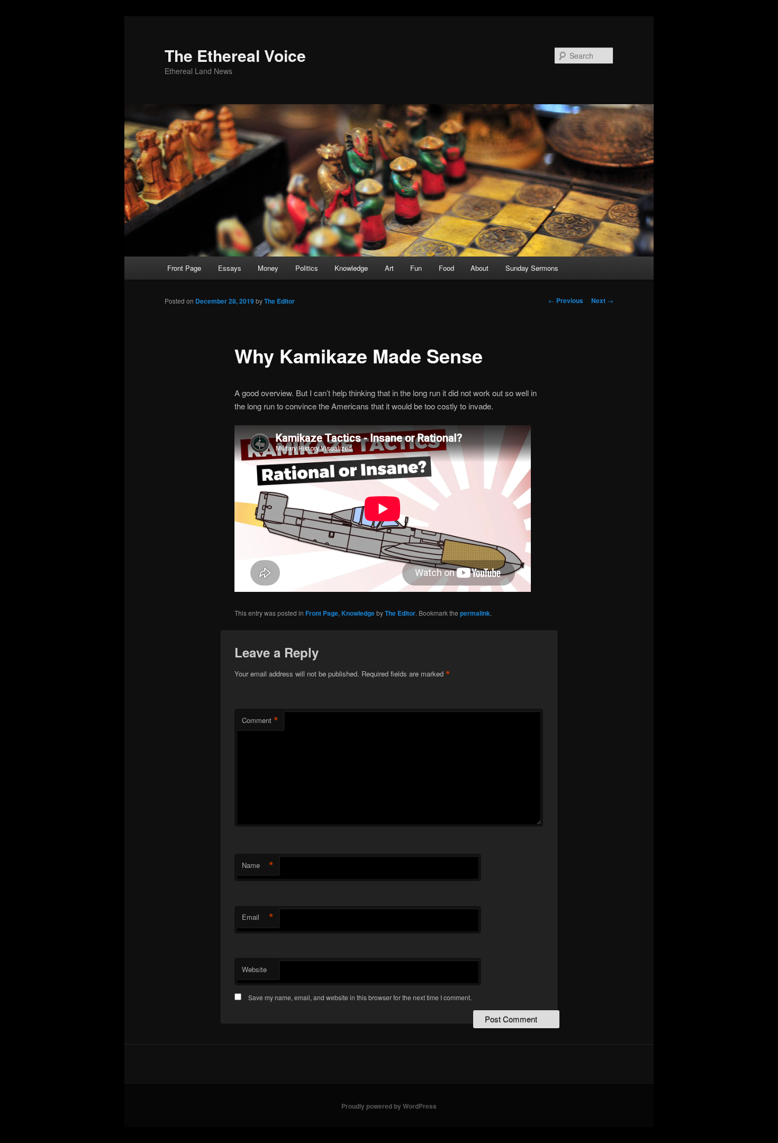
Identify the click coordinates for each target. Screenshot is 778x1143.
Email (258, 917)
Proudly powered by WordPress (389, 1106)
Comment (260, 720)
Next (602, 300)
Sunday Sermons (531, 268)
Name (258, 865)
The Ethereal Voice (235, 55)
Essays (229, 268)
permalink (475, 613)
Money (268, 268)
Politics (306, 268)
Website (254, 969)
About (479, 268)
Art (389, 268)
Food (446, 268)
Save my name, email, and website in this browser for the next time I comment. (360, 997)
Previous (565, 300)
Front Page (184, 268)
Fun (416, 268)
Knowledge (351, 268)
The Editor (279, 301)
